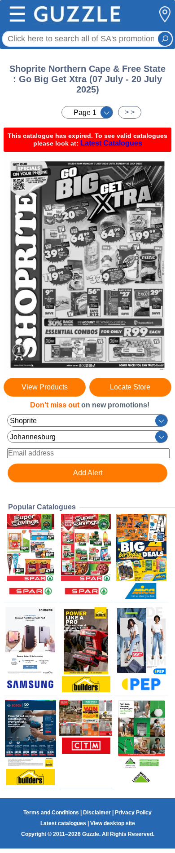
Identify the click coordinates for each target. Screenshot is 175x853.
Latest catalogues (63, 823)
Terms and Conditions (51, 812)
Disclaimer (97, 812)
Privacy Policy (133, 812)
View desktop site (112, 823)
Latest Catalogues (111, 143)
